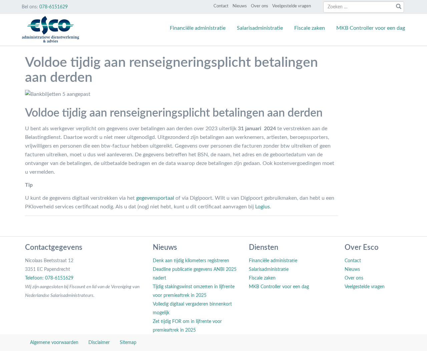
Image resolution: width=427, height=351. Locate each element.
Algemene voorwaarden (54, 342)
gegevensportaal (155, 198)
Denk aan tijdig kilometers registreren (191, 260)
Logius (262, 206)
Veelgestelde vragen (291, 6)
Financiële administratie (198, 28)
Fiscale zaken (309, 28)
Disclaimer (99, 342)
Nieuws (240, 6)
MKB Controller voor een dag (370, 28)
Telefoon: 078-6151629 (49, 278)
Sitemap (128, 342)
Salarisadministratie (260, 28)
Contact (221, 6)
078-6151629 (53, 7)
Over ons (259, 6)
